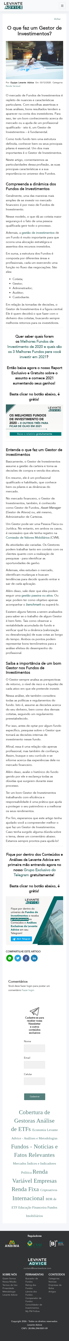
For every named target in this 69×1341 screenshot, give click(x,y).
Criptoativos (48, 1190)
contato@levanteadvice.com (37, 1268)
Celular (28, 1074)
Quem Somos (9, 1278)
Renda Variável (13, 86)
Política (26, 1172)
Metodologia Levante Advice (10, 1293)
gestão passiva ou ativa (37, 595)
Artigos (52, 1291)
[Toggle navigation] (62, 5)
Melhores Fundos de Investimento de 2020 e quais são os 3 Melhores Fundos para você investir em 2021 (34, 349)
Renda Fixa (26, 1189)
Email (27, 1057)
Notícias (53, 1281)
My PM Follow (32, 1311)
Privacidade (8, 1288)
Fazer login (28, 990)
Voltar (57, 19)
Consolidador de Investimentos (33, 1306)
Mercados (20, 1163)
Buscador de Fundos (31, 1280)
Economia (39, 1130)
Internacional (29, 1198)
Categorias (54, 1278)
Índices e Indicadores (41, 1163)
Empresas (45, 1180)
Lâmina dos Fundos (31, 1293)
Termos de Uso (10, 1285)
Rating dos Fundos (30, 1287)
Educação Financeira (32, 1207)
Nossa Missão (9, 1281)
